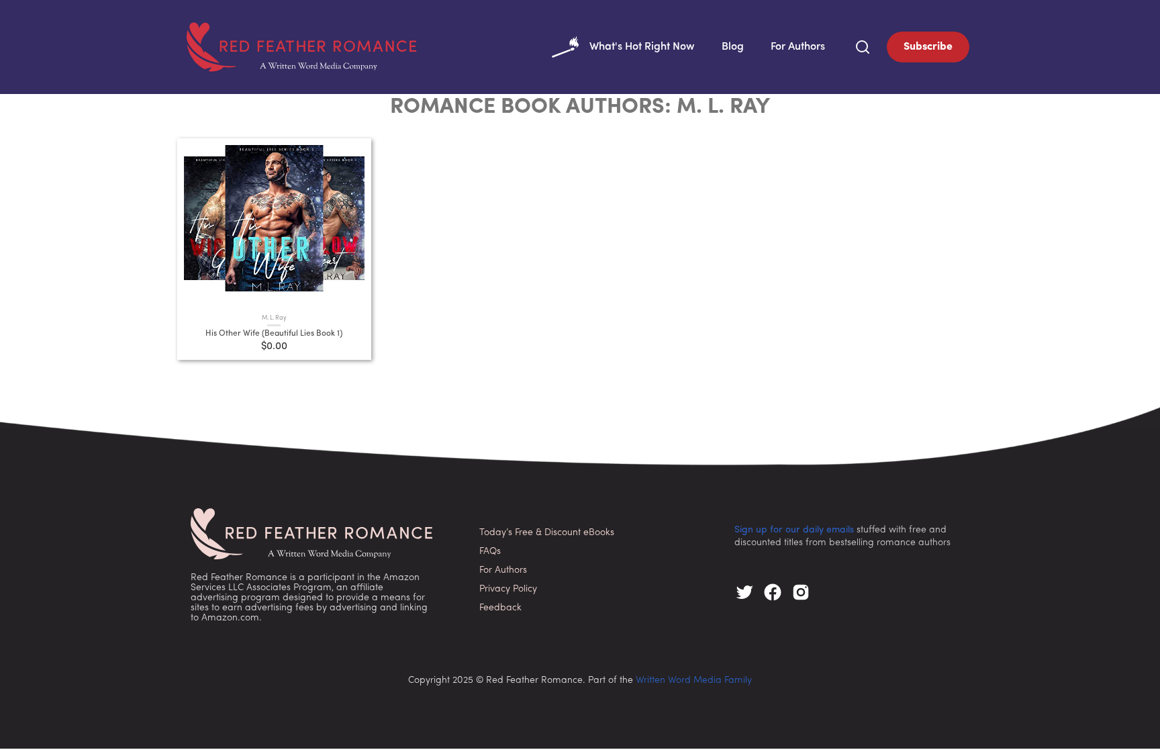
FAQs (490, 552)
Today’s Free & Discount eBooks (546, 533)
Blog (733, 47)
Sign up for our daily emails (794, 530)
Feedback (500, 608)
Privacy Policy (508, 589)
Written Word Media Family (694, 680)
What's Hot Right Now (642, 47)
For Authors (798, 47)
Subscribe (928, 47)
